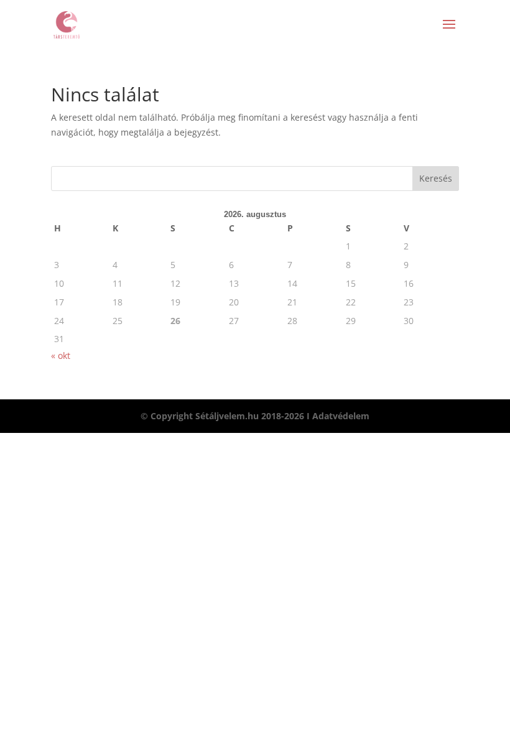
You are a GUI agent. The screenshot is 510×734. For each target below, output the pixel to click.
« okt (60, 355)
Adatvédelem (340, 416)
